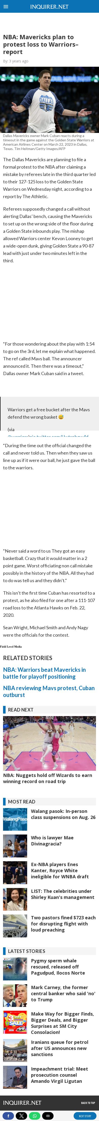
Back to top (88, 1102)
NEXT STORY (85, 1116)
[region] (49, 23)
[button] (6, 5)
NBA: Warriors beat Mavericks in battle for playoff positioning (44, 673)
